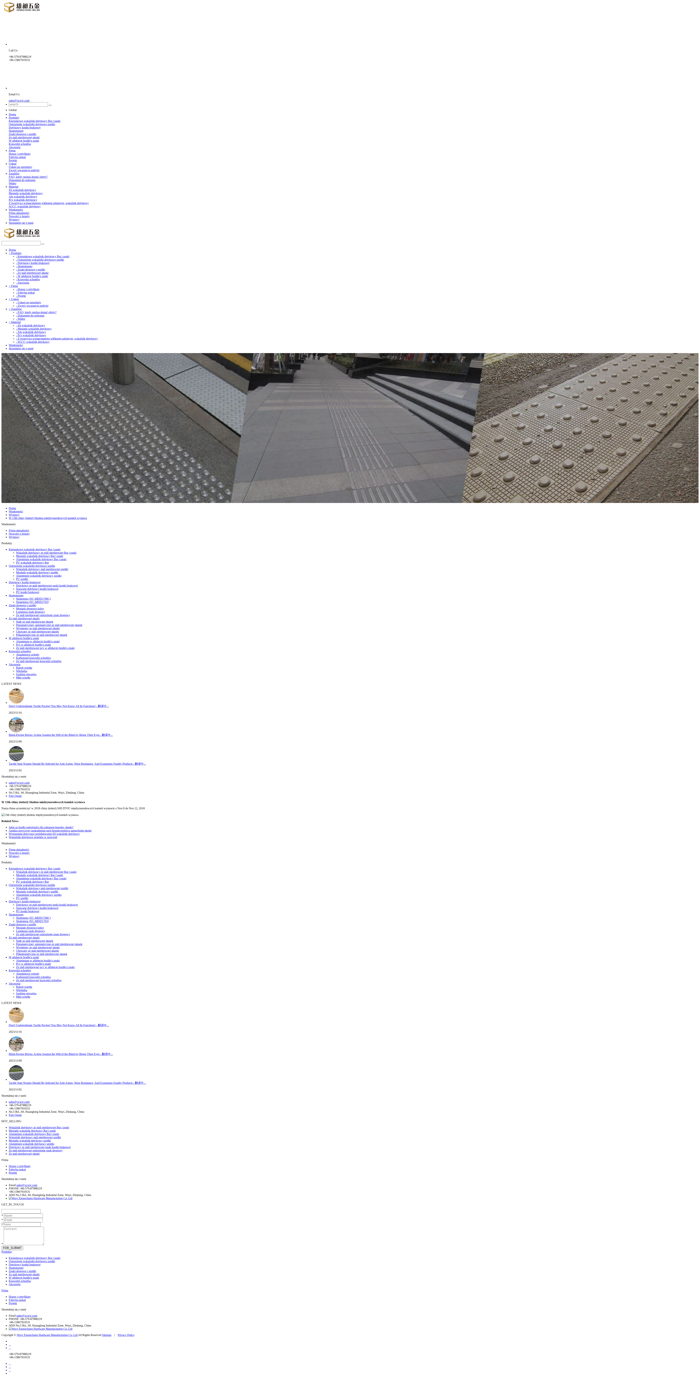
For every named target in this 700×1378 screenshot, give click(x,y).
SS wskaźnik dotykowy (22, 190)
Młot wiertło (23, 677)
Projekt (13, 160)
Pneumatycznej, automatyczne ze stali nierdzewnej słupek (49, 625)
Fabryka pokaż (17, 157)
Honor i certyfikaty (20, 153)
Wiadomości (16, 209)
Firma (12, 150)
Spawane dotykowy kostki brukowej (37, 588)
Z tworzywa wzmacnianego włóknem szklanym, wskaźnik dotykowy (49, 203)
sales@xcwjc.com (19, 100)
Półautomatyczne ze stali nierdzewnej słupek (41, 634)
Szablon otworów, (26, 674)
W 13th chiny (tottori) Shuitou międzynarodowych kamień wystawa (48, 518)
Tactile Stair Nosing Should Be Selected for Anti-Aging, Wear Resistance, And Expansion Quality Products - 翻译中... (77, 763)
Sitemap (106, 1335)
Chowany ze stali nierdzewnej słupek (37, 631)
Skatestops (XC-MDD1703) (32, 602)
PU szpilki (22, 579)
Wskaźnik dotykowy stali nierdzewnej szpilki (42, 569)
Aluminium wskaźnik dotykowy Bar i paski (41, 559)
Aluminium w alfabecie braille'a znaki (38, 641)
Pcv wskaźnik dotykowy (23, 199)
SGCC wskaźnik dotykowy (25, 206)
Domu (12, 114)
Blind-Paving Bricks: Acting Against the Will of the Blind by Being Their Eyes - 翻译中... (61, 734)
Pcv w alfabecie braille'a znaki (33, 644)
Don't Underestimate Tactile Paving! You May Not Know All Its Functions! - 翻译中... (59, 706)
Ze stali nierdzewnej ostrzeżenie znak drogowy (43, 615)
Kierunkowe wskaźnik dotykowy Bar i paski (34, 121)
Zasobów (14, 173)
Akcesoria (14, 147)
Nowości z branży (19, 216)
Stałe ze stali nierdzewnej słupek (34, 621)
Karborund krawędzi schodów (33, 657)
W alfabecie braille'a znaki (24, 140)
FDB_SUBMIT (12, 1247)
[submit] (50, 105)
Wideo (12, 183)
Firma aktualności (19, 213)
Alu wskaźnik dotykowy (23, 196)
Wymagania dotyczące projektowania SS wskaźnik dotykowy (44, 833)
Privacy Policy (126, 1335)
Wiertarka (21, 671)
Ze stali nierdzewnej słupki (24, 137)
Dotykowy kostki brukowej (24, 127)
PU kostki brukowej (27, 592)
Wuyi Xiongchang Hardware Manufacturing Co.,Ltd (47, 1335)
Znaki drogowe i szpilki (22, 134)
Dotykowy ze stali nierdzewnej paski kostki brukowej (47, 585)
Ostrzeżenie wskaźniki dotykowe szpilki (32, 124)
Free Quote (15, 795)
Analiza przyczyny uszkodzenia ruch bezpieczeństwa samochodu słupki (50, 830)
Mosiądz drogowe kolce (30, 608)
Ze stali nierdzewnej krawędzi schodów (39, 661)
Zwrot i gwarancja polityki (24, 170)
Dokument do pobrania (22, 180)
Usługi (12, 163)
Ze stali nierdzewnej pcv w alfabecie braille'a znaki (45, 648)
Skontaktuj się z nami (21, 222)
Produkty (14, 117)
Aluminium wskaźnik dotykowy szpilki (38, 575)
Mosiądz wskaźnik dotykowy (26, 193)
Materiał (13, 186)
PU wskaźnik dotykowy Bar (32, 562)
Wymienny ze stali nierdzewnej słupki (38, 628)
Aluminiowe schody (27, 654)
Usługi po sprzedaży (20, 167)
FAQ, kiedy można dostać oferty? (28, 176)
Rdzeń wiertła (24, 667)
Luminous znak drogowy (30, 611)
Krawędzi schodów (20, 144)
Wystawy (14, 219)
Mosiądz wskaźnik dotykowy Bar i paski (39, 556)
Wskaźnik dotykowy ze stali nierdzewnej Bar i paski (46, 552)
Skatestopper (16, 130)
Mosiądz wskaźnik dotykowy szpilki (37, 572)
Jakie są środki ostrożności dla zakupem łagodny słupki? (41, 827)
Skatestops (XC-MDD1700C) (33, 598)
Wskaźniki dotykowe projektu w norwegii (33, 837)
